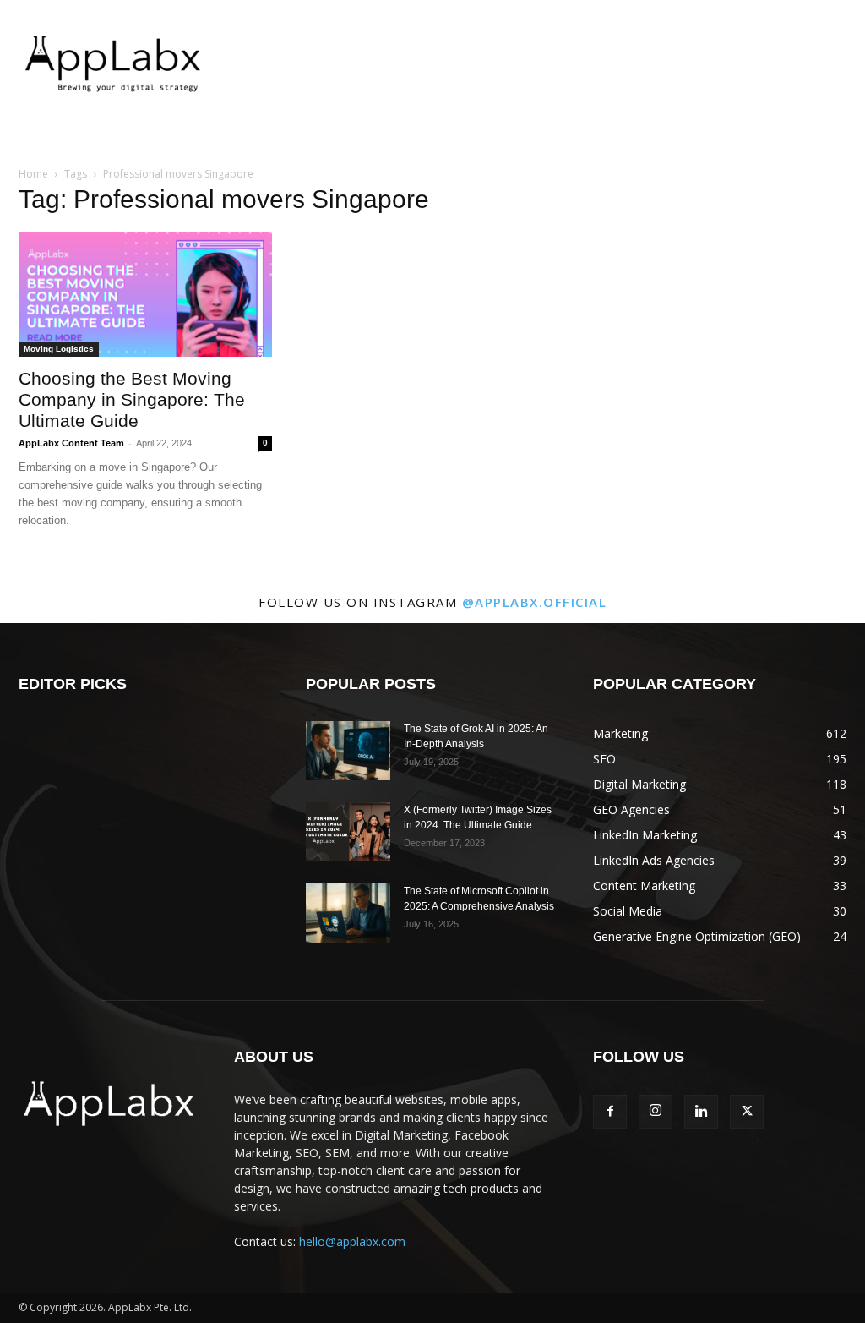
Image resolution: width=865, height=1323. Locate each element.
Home (33, 174)
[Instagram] (655, 1112)
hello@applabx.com (352, 1241)
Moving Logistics (59, 348)
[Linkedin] (701, 1112)
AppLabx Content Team (71, 443)
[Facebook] (610, 1112)
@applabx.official (534, 601)
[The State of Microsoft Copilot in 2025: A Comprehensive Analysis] (348, 913)
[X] (747, 1112)
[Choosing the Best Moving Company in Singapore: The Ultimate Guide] (145, 294)
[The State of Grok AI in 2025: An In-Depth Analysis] (348, 750)
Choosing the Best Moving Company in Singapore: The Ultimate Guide (132, 399)
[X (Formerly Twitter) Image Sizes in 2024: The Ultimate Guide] (348, 831)
